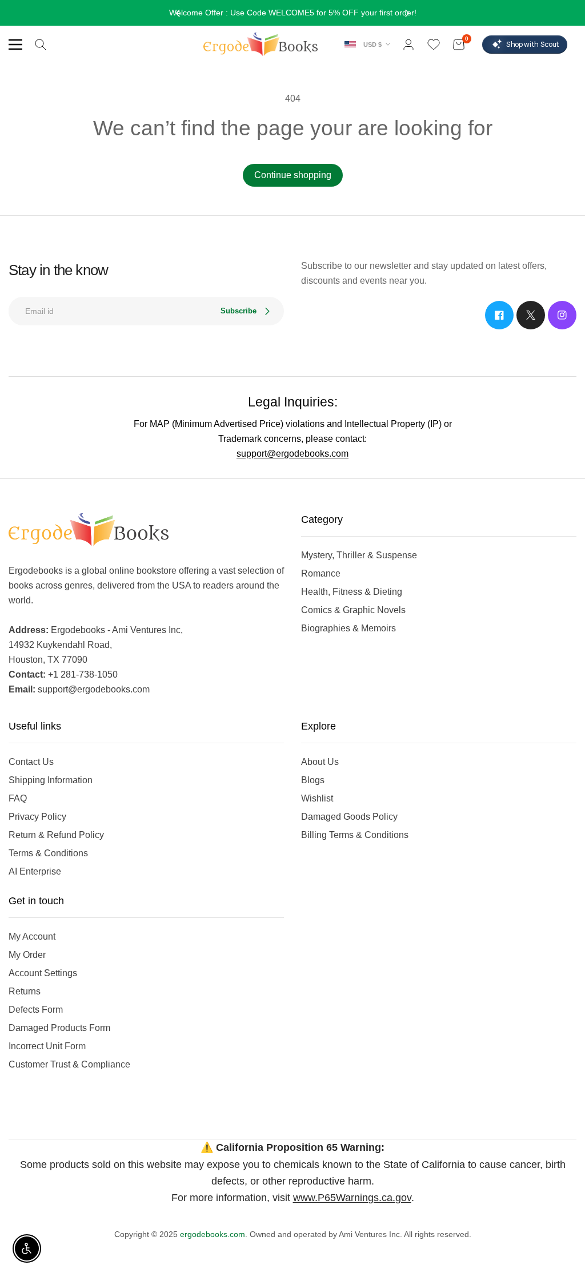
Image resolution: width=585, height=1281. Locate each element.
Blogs (312, 780)
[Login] (408, 44)
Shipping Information (51, 780)
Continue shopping (292, 175)
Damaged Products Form (59, 1028)
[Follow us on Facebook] (499, 315)
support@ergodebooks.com (292, 453)
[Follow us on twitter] (530, 315)
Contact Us (31, 762)
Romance (320, 573)
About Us (320, 762)
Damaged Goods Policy (349, 816)
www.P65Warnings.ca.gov (352, 1197)
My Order (27, 955)
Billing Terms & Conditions (354, 835)
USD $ (372, 44)
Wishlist (317, 798)
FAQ (18, 798)
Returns (25, 991)
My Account (32, 936)
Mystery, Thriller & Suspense (359, 555)
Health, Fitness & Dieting (351, 592)
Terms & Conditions (48, 853)
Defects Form (36, 1009)
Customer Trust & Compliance (69, 1064)
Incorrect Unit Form (47, 1046)
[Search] (40, 44)
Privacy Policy (37, 816)
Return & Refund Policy (56, 835)
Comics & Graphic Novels (353, 610)
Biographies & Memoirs (348, 628)
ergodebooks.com (212, 1234)
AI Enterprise (35, 871)
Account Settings (43, 973)
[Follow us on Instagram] (562, 315)
